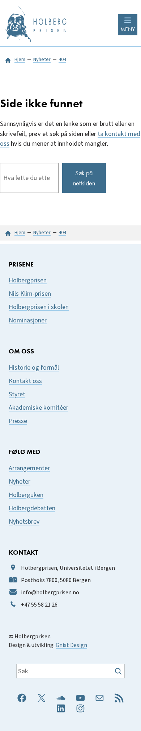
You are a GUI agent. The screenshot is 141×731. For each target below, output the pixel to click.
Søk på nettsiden (84, 178)
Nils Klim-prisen (30, 293)
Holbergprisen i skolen (39, 307)
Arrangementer (29, 468)
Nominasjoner (28, 320)
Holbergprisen (28, 280)
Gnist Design (71, 645)
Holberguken (26, 494)
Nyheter (19, 481)
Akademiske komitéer (38, 407)
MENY (127, 29)
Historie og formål (34, 367)
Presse (18, 421)
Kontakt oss (25, 381)
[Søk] (119, 671)
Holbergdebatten (32, 508)
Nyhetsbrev (24, 521)
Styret (17, 394)
